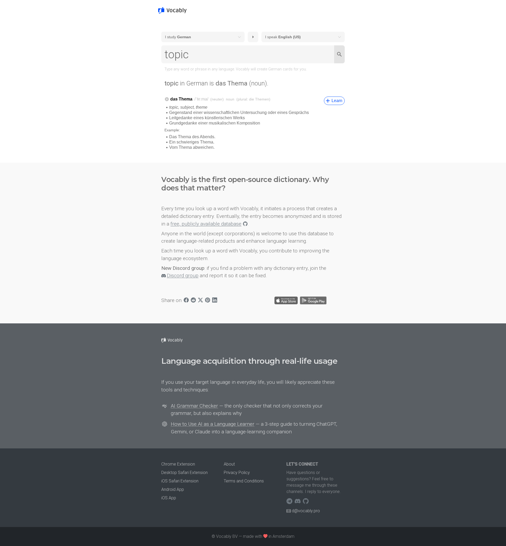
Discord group (182, 275)
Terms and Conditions (244, 480)
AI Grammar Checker (194, 406)
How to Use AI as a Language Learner (212, 424)
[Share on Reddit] (193, 300)
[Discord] (298, 501)
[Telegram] (290, 501)
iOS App (168, 497)
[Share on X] (200, 300)
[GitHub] (306, 501)
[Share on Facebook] (186, 300)
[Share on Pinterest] (207, 300)
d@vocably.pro (306, 510)
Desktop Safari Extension (184, 472)
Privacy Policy (237, 472)
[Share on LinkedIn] (214, 300)
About (229, 464)
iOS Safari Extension (179, 480)
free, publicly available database (206, 224)
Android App (172, 489)
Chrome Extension (178, 464)
